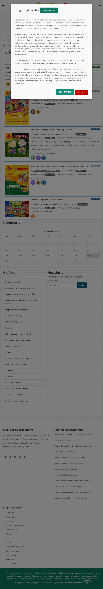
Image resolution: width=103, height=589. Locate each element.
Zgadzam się (49, 10)
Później (81, 92)
